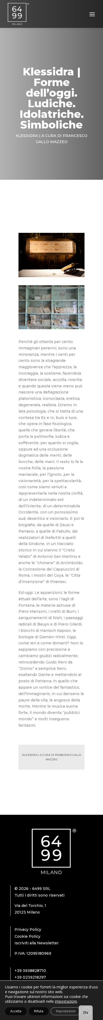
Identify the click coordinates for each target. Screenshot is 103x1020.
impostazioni (66, 1001)
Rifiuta (38, 1011)
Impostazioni (66, 1011)
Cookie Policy (27, 936)
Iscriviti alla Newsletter (37, 943)
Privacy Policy (28, 929)
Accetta (15, 1011)
